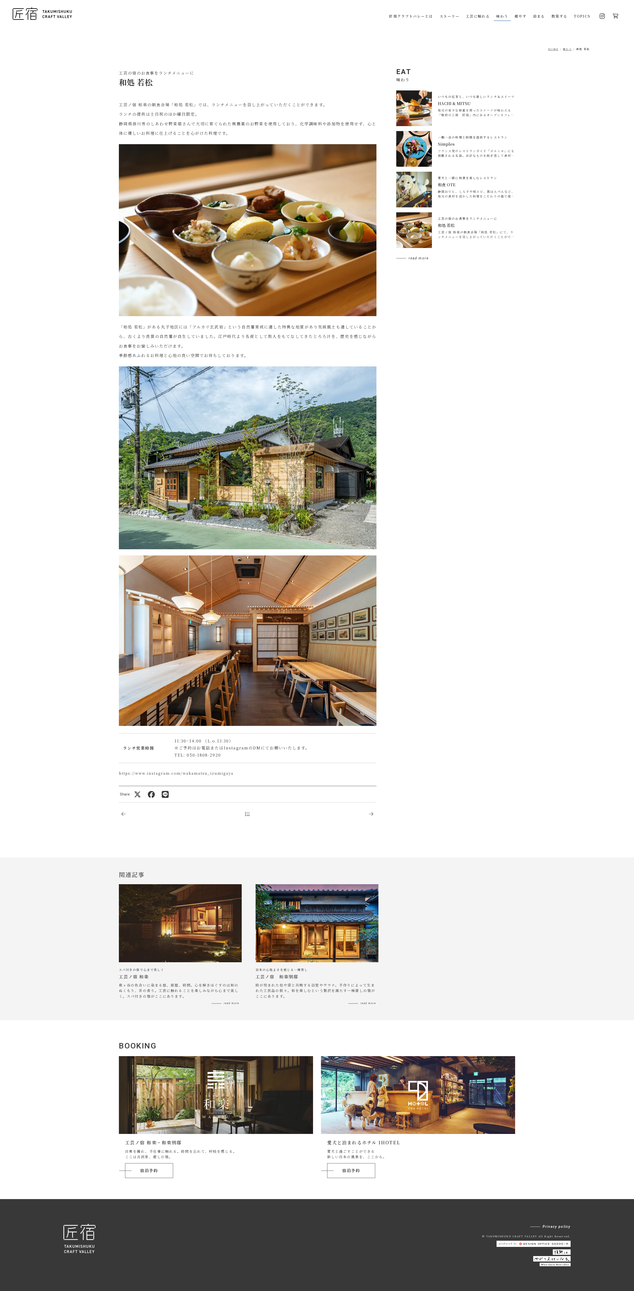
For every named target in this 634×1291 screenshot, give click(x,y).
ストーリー (450, 16)
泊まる (539, 16)
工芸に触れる (478, 16)
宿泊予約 (149, 1170)
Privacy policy (557, 1227)
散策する (559, 16)
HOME (553, 49)
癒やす (521, 16)
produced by (508, 1243)
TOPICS (582, 16)
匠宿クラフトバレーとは (411, 16)
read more (419, 258)
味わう (502, 16)
